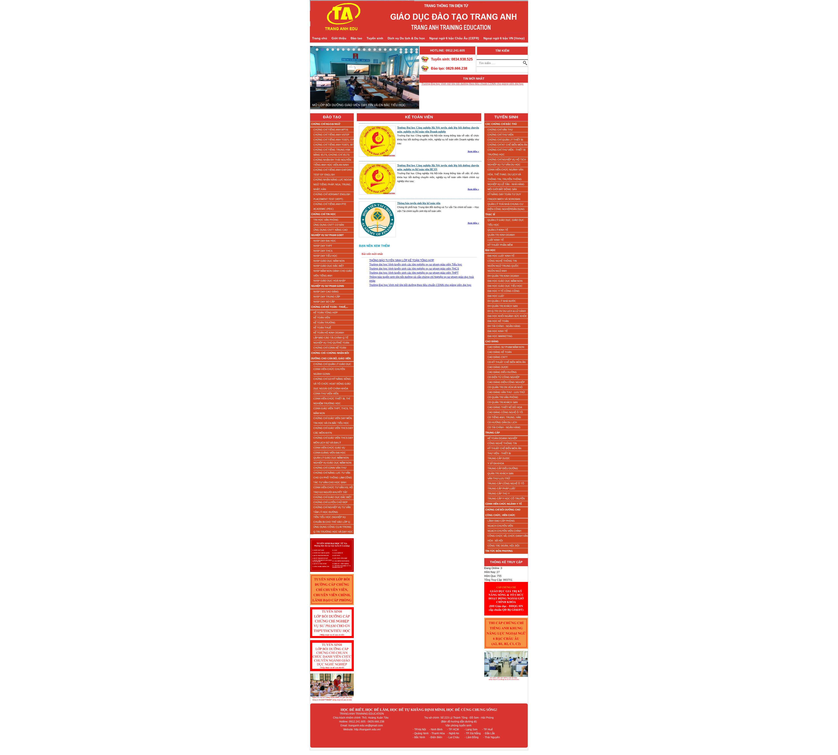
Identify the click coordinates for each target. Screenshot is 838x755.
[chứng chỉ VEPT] (506, 650)
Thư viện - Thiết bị (499, 453)
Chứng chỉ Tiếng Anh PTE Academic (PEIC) (329, 206)
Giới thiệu (338, 38)
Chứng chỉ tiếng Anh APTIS (330, 129)
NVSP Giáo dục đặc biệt (328, 266)
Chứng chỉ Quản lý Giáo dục (332, 364)
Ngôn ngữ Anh (497, 271)
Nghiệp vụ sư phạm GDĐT (327, 235)
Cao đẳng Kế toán (500, 352)
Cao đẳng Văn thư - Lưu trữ (506, 392)
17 (401, 49)
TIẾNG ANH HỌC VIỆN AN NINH (331, 164)
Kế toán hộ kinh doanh (328, 332)
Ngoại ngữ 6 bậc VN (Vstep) (504, 38)
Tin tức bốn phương (499, 551)
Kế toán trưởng (324, 322)
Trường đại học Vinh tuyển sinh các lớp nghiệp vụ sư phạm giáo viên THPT (413, 272)
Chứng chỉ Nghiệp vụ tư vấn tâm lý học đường (332, 509)
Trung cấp (492, 432)
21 (401, 52)
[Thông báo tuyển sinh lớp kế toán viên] (377, 236)
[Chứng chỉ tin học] (506, 681)
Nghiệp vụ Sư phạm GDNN (327, 286)
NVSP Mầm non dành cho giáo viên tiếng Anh (332, 273)
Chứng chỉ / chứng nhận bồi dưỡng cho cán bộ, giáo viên (331, 356)
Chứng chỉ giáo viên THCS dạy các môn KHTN (333, 430)
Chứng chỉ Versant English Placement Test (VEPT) (331, 196)
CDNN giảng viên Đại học (329, 452)
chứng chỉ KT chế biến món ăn (507, 144)
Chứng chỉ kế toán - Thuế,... (329, 307)
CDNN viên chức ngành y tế (503, 503)
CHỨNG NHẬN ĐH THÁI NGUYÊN (332, 159)
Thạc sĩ (490, 214)
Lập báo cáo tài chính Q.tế (330, 337)
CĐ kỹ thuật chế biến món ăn (506, 362)
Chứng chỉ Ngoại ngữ (325, 124)
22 (406, 52)
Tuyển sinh (375, 38)
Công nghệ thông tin (502, 261)
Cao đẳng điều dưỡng (502, 372)
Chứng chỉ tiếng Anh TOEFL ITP (333, 139)
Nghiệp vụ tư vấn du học (504, 164)
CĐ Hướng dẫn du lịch (502, 422)
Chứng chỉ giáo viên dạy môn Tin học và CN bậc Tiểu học (332, 420)
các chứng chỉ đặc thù (501, 124)
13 (380, 49)
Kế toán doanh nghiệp (502, 438)
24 (416, 52)
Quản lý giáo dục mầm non (331, 457)
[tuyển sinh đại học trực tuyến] (332, 573)
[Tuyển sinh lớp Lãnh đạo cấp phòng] (332, 606)
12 (374, 49)
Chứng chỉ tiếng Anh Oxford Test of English (332, 172)
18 (406, 49)
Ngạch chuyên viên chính (504, 531)
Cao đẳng (492, 341)
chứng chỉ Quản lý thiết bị (505, 139)
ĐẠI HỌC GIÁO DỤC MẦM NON (505, 281)
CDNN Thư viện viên (325, 393)
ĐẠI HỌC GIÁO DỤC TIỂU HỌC (505, 286)
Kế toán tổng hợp (325, 312)
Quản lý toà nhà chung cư (505, 204)
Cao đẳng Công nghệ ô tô (505, 412)
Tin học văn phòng (325, 219)
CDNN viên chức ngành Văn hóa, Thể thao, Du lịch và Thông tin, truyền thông (505, 174)
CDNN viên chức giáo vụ (329, 447)
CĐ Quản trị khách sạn (503, 402)
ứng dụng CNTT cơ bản (328, 225)
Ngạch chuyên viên (500, 526)
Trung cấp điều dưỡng (503, 468)
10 (364, 49)
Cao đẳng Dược (498, 367)
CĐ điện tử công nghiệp (503, 377)
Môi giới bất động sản (502, 189)
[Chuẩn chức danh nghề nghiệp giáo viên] (332, 702)
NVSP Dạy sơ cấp (324, 301)
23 (411, 52)
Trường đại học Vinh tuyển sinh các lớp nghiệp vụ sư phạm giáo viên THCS (414, 268)
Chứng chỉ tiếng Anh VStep (331, 134)
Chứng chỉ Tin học (323, 214)
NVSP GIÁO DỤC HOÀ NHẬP (329, 280)
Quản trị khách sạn (500, 473)
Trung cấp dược (499, 458)
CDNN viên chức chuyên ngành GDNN (329, 371)
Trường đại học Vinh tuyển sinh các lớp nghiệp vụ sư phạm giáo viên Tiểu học (415, 264)
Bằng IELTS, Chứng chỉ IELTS (331, 154)
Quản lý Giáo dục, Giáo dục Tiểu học (506, 222)
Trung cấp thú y (499, 493)
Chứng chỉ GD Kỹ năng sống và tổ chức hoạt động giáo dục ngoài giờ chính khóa (332, 384)
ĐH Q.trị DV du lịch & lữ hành (507, 311)
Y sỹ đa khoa (496, 463)
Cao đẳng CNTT (498, 357)
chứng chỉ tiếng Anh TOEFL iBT (333, 144)
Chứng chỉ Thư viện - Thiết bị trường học (506, 152)
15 (390, 49)
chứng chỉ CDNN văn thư (329, 467)
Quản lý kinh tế (498, 230)
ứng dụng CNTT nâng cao (330, 230)
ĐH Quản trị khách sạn (503, 306)
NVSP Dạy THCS (322, 250)
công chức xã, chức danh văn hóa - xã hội (508, 538)
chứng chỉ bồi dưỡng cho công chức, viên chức (502, 512)
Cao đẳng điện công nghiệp (506, 382)
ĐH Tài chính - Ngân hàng (504, 326)
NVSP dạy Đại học (324, 240)
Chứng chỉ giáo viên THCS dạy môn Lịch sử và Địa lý (333, 440)
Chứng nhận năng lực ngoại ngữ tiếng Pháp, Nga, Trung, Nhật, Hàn (332, 184)
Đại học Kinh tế (498, 331)
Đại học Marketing (500, 336)
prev (315, 77)
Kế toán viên (321, 317)
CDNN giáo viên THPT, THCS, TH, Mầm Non (333, 410)
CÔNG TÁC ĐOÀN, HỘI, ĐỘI (503, 545)
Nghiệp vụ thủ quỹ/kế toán (331, 342)
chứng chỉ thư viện (500, 134)
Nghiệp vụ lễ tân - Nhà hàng (506, 184)
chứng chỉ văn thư (500, 129)
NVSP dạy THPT (322, 245)
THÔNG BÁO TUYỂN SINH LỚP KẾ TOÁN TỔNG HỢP (453, 100)
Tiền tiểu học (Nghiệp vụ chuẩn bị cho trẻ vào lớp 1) (331, 519)
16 (395, 49)
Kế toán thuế (322, 327)
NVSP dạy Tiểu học (325, 256)
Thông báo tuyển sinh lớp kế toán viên (418, 203)
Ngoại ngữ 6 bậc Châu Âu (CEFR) (454, 38)
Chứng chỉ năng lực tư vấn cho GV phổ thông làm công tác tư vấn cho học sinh (332, 477)
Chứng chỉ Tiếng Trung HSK (331, 149)
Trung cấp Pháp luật (501, 488)
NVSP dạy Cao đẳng (326, 291)
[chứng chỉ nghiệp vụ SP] (332, 639)
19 (411, 49)
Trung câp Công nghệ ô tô (506, 483)
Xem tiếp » (473, 151)
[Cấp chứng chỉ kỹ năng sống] (506, 616)
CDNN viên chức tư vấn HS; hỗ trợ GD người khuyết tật (333, 490)
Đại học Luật (496, 296)
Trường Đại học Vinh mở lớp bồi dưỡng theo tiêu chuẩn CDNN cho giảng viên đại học (420, 285)
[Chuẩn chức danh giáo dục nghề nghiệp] (332, 672)
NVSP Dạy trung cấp (326, 296)
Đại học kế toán (498, 321)
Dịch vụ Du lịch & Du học (406, 38)
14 (385, 49)
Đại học (490, 250)
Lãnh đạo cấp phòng (501, 520)
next (413, 77)
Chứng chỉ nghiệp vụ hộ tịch (507, 159)
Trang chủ (319, 38)
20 (416, 49)
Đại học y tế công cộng (504, 291)
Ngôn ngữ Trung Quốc (503, 266)
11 (369, 49)
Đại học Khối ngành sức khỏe (507, 316)
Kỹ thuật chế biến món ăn (504, 448)
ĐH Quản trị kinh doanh (503, 276)
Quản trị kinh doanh (501, 235)
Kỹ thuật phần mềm (500, 245)
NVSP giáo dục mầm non (329, 261)
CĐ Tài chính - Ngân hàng (504, 427)
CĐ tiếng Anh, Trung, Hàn (504, 417)
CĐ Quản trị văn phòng (503, 397)
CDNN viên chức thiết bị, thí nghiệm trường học (331, 401)
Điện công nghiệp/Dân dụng (506, 209)
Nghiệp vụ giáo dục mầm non (332, 462)
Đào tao (356, 38)
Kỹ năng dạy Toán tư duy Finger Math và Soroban (504, 196)
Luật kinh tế (496, 240)
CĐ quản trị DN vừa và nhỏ (505, 387)
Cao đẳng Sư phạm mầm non (506, 347)
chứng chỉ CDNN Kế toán (329, 347)
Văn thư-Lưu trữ (499, 478)
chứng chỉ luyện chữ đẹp (330, 502)
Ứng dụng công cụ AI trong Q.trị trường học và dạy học (333, 529)
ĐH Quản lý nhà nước (502, 301)
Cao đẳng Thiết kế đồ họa (505, 407)
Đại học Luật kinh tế (501, 256)
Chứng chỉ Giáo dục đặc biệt (332, 497)
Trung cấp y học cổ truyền (506, 498)
